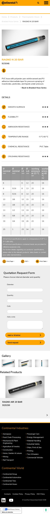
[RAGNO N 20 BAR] (8, 363)
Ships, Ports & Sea (34, 447)
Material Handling (34, 441)
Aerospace (7, 434)
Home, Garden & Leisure (12, 453)
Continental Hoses (10, 484)
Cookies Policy (18, 494)
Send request (13, 342)
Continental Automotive (12, 477)
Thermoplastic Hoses (30, 17)
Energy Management (35, 437)
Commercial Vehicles (35, 457)
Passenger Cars (33, 434)
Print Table (43, 261)
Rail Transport (8, 460)
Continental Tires (9, 481)
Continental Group (10, 474)
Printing (30, 451)
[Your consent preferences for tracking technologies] (46, 510)
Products (14, 17)
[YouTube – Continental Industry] (11, 500)
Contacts (7, 494)
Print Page (10, 261)
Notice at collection (7, 512)
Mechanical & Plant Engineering (10, 442)
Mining (5, 456)
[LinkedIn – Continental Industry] (4, 500)
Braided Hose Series (10, 21)
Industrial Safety (33, 444)
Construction (8, 450)
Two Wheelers (32, 454)
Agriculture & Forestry (11, 446)
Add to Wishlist (14, 335)
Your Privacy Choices (13, 509)
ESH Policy (41, 494)
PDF (26, 261)
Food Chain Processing (12, 437)
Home (4, 17)
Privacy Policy (30, 494)
